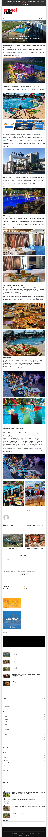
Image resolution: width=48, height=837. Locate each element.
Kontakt (37, 833)
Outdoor (24, 757)
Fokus (24, 739)
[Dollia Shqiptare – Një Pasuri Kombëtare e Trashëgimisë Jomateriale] (6, 801)
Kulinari (25, 719)
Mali (25, 724)
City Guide (24, 709)
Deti (25, 716)
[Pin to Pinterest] (29, 510)
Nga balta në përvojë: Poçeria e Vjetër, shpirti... (34, 548)
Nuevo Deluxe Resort (22, 52)
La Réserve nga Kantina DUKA (17, 667)
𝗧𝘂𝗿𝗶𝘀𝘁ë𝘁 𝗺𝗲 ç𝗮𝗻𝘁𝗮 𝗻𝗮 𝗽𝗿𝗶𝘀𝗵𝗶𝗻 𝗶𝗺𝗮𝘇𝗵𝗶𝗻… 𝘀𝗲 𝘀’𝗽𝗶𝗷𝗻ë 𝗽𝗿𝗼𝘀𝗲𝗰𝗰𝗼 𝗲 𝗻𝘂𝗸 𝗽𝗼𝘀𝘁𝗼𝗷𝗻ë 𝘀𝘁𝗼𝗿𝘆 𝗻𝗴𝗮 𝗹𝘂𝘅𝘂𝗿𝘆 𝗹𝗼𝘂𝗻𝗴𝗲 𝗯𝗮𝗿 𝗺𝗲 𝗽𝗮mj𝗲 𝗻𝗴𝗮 (28, 793)
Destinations (24, 732)
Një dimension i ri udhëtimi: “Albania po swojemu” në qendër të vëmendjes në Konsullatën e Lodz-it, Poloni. (26, 675)
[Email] (25, 4)
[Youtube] (23, 4)
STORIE (42, 1)
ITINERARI (8, 1)
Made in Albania (24, 755)
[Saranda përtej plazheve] (13, 540)
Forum (24, 742)
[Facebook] (20, 4)
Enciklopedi (24, 737)
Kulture (25, 721)
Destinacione (24, 711)
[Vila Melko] (6, 683)
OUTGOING (30, 1)
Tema (25, 701)
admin (11, 515)
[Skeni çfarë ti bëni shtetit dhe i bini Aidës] (6, 815)
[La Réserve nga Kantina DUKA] (6, 669)
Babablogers (25, 706)
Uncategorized (24, 773)
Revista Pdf (24, 762)
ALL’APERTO (25, 1)
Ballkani (25, 714)
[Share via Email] (30, 510)
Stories (24, 765)
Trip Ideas (24, 770)
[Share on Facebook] (27, 510)
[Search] (44, 18)
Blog (24, 703)
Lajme (24, 752)
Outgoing (24, 760)
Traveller (24, 767)
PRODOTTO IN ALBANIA (36, 1)
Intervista (24, 747)
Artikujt (24, 698)
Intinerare (24, 750)
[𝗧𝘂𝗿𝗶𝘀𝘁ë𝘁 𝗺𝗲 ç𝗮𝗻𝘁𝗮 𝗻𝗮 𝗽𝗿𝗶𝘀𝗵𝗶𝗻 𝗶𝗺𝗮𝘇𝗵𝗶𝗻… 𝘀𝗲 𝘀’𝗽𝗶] (6, 794)
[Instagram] (38, 18)
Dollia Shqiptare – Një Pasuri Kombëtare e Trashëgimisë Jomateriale (24, 799)
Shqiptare (25, 729)
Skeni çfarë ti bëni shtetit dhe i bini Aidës (19, 813)
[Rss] (27, 4)
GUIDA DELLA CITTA (19, 1)
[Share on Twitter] (28, 510)
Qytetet (25, 726)
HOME (4, 1)
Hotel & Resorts (24, 744)
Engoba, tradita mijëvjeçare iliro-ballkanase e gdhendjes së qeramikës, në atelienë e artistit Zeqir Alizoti (28, 807)
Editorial (24, 734)
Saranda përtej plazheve (13, 548)
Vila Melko (13, 681)
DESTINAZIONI (12, 1)
